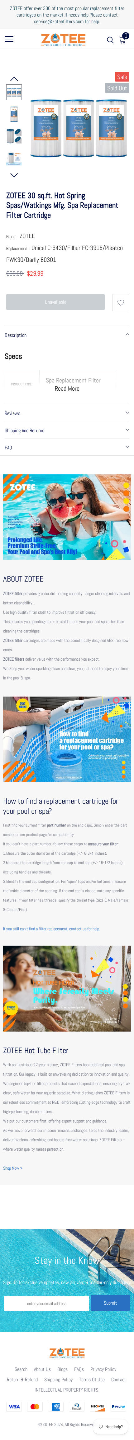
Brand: (11, 236)
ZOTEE (27, 236)
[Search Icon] (110, 41)
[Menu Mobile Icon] (9, 41)
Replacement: (17, 248)
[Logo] (63, 38)
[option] (78, 125)
